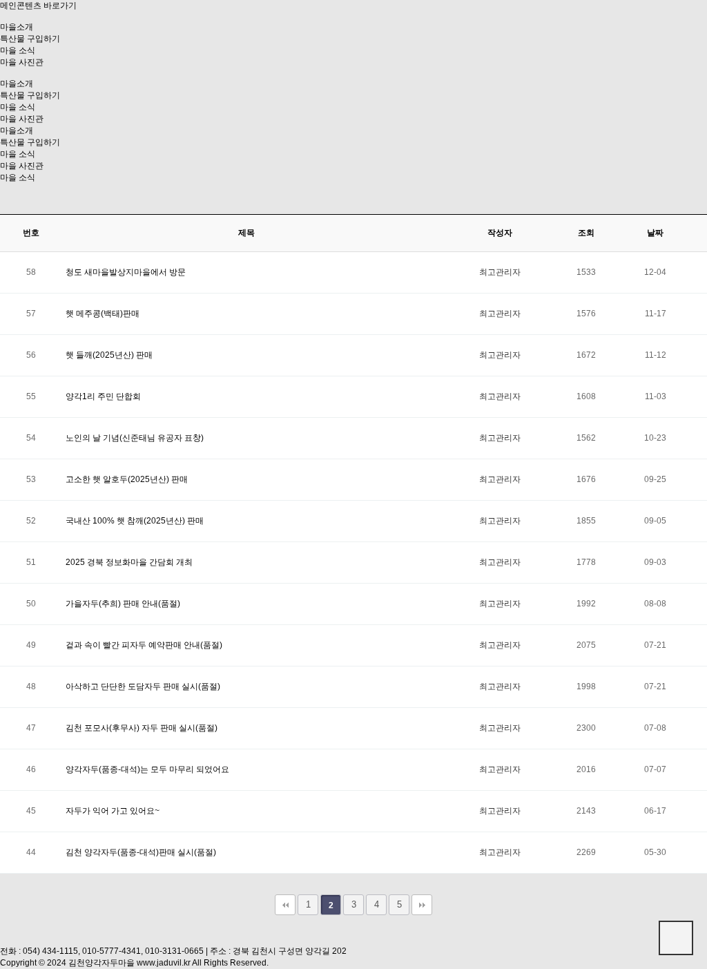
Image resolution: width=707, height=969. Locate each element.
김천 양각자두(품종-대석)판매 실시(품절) (141, 852)
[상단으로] (676, 938)
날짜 (655, 233)
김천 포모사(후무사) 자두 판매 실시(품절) (141, 728)
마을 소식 (17, 50)
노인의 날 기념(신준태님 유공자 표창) (135, 438)
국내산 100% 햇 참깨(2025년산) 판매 (135, 521)
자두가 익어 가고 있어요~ (112, 811)
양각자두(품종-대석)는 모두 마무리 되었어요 (147, 769)
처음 (285, 904)
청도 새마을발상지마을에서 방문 (126, 272)
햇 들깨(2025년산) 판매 (109, 355)
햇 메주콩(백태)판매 (102, 313)
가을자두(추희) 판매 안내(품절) (123, 603)
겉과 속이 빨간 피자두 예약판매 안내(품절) (144, 645)
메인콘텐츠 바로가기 (38, 5)
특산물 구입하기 (30, 39)
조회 (586, 233)
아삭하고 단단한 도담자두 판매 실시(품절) (143, 686)
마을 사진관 (21, 62)
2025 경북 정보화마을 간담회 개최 (129, 562)
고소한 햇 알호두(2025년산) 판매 (127, 479)
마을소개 (16, 27)
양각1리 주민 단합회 (103, 396)
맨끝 (421, 904)
